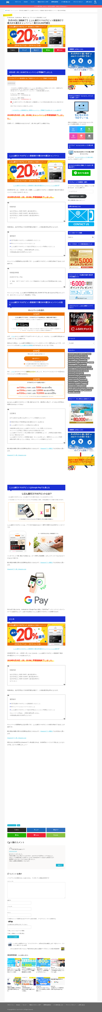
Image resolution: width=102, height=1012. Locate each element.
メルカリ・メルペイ (74, 379)
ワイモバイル (84, 381)
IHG (87, 358)
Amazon (26, 1)
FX (77, 358)
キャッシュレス (12, 825)
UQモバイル (72, 362)
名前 (9, 900)
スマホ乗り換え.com (65, 1)
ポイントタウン (73, 377)
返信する (60, 865)
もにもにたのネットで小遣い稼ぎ (84, 157)
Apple (89, 354)
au (19, 825)
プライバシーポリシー (78, 1)
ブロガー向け (79, 373)
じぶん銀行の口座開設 (26, 345)
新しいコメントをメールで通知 (16, 930)
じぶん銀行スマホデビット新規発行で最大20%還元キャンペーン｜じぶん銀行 (35, 185)
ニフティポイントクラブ (74, 371)
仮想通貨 (84, 383)
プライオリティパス (74, 375)
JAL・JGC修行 (73, 360)
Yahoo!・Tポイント (82, 362)
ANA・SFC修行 (80, 354)
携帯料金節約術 (54, 1)
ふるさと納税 (82, 364)
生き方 (71, 390)
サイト (9, 912)
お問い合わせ (89, 1)
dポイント (84, 356)
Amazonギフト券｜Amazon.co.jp (16, 455)
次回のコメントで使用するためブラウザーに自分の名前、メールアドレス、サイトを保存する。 (33, 918)
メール (9, 906)
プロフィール (18, 1)
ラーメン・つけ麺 (73, 381)
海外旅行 (90, 388)
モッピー (33, 1)
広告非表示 (72, 386)
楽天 (83, 388)
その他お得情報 (73, 364)
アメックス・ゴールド (74, 366)
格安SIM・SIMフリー (74, 388)
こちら (13, 336)
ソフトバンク (82, 368)
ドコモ (89, 368)
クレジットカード (86, 366)
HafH (82, 358)
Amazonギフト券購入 (46, 448)
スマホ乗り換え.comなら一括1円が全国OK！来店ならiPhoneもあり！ (51, 6)
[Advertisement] (36, 61)
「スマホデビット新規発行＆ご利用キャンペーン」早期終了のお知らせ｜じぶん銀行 (35, 110)
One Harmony (83, 360)
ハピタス (85, 371)
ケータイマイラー (19, 1009)
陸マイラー (87, 390)
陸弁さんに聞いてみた (74, 392)
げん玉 (91, 362)
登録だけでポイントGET (43, 1)
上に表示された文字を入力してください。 (18, 924)
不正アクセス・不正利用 (74, 383)
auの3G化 (76, 356)
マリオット (81, 377)
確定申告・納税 (79, 390)
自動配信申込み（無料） (77, 196)
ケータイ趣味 (72, 368)
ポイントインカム (85, 375)
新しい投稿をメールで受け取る (16, 933)
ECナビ (71, 358)
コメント (10, 881)
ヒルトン (71, 373)
